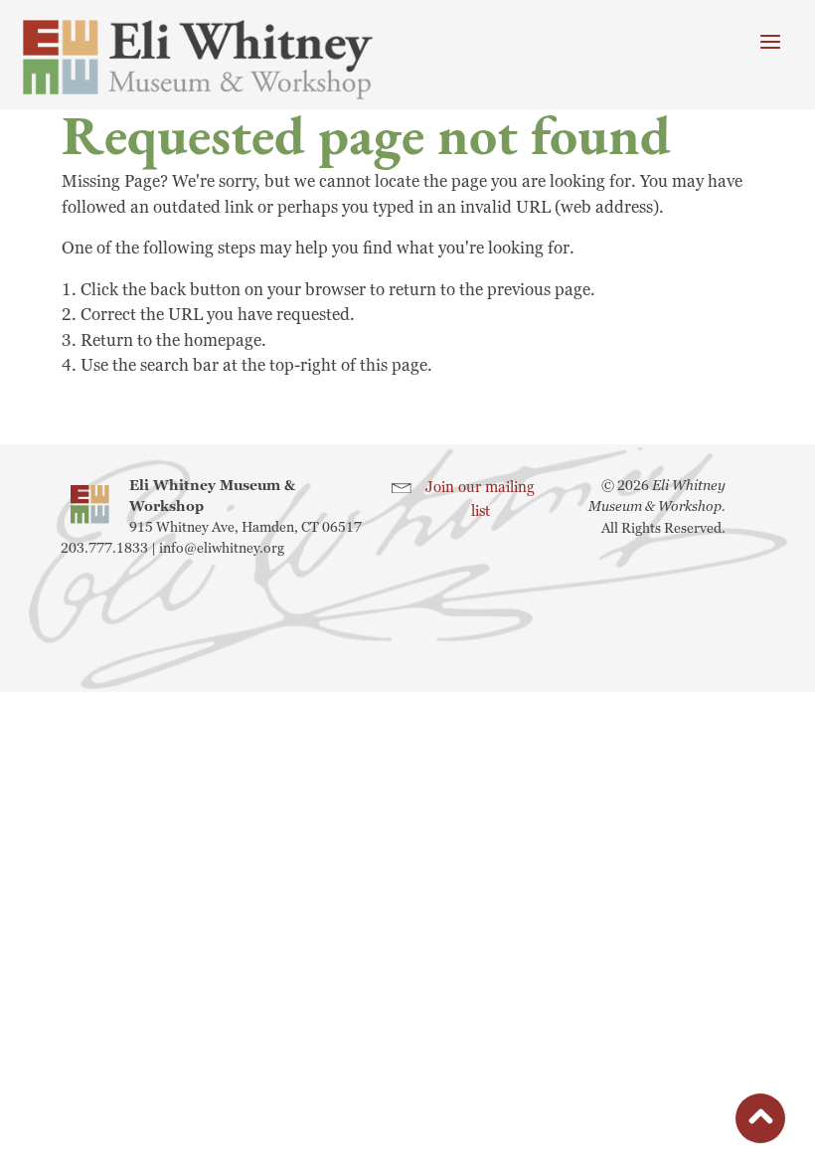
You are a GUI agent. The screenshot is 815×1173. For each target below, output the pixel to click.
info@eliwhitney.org (221, 548)
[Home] (198, 59)
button (760, 1121)
